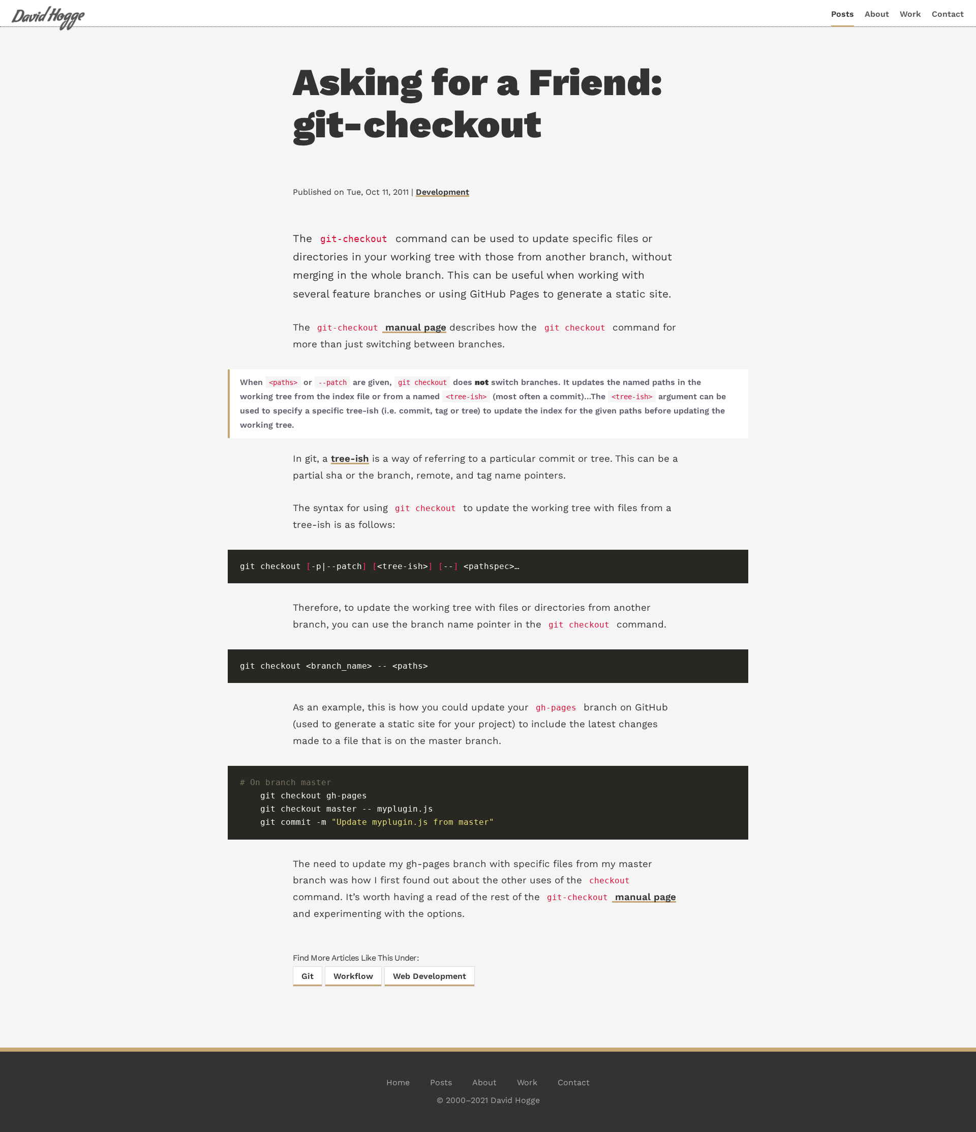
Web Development (429, 976)
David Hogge (48, 19)
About (877, 14)
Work (910, 14)
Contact (948, 14)
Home (398, 1082)
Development (442, 192)
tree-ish (350, 458)
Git (307, 976)
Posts (842, 14)
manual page (381, 327)
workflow (353, 976)
